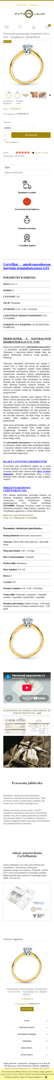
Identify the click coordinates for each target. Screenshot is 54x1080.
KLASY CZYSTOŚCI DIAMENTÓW (25, 461)
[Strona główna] (29, 13)
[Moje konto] (34, 27)
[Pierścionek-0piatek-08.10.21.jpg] (9, 95)
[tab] (27, 167)
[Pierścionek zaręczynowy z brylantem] (17, 95)
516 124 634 (44, 1068)
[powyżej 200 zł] (27, 184)
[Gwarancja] (27, 201)
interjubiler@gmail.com (20, 1068)
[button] (7, 27)
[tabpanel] (27, 552)
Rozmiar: (7, 122)
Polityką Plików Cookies (9, 1074)
